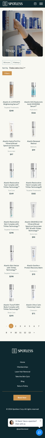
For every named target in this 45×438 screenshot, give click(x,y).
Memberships (22, 367)
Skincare (6, 62)
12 (25, 332)
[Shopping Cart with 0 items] (35, 3)
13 (29, 332)
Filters (7, 73)
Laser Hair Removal (22, 371)
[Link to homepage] (12, 4)
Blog (22, 381)
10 (16, 332)
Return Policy (22, 386)
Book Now (22, 397)
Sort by (5, 68)
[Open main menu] (41, 4)
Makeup (16, 62)
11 (20, 332)
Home (22, 362)
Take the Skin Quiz (22, 376)
